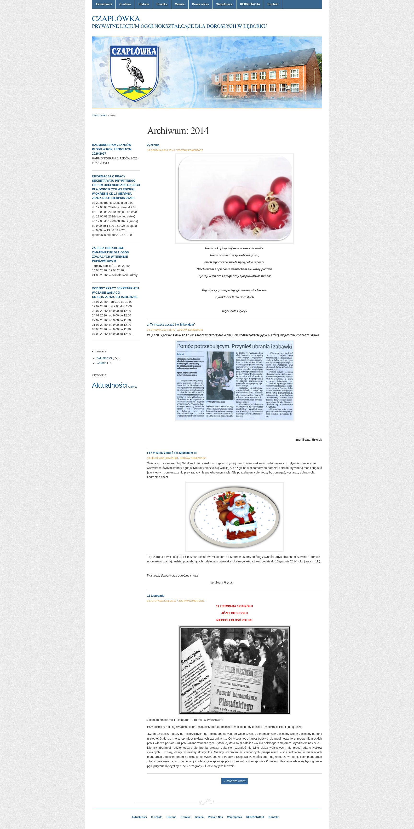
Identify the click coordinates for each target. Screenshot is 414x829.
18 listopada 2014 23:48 (162, 458)
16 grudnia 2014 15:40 (161, 329)
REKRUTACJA (250, 4)
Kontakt (273, 4)
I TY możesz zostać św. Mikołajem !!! (172, 453)
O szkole (125, 4)
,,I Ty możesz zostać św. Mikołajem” (171, 324)
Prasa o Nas (200, 4)
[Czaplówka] (207, 72)
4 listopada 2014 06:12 (161, 601)
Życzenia (153, 145)
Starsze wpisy (234, 781)
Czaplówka (116, 18)
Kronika (162, 4)
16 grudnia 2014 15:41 (161, 150)
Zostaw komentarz (190, 150)
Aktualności (104, 4)
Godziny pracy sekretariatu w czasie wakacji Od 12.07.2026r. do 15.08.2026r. (115, 293)
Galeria (180, 4)
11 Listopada (155, 595)
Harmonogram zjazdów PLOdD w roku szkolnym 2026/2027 (112, 149)
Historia (143, 4)
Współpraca (224, 4)
